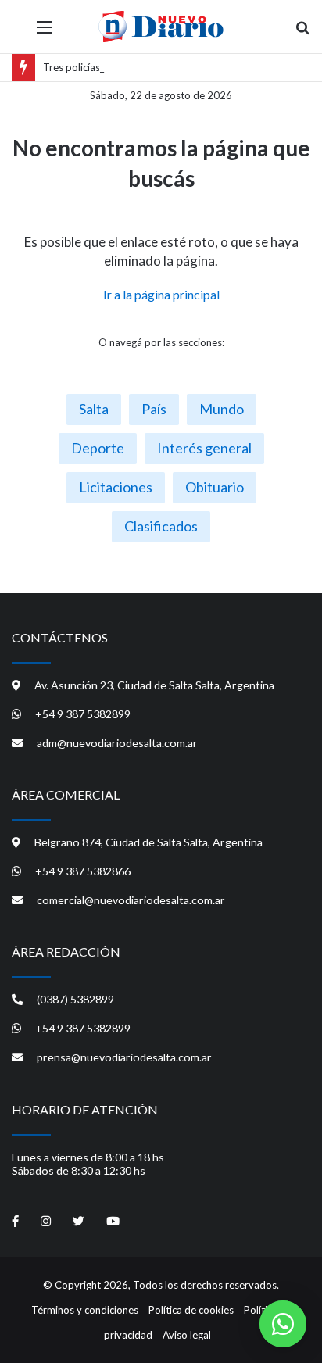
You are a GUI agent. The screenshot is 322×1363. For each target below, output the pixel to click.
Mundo (221, 408)
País (153, 408)
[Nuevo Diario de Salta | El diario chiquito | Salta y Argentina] (161, 26)
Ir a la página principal (161, 294)
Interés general (204, 447)
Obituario (214, 486)
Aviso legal (187, 1335)
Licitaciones (115, 486)
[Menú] (44, 32)
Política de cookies (191, 1310)
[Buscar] (302, 32)
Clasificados (161, 526)
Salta (94, 408)
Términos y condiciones (84, 1310)
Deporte (97, 447)
